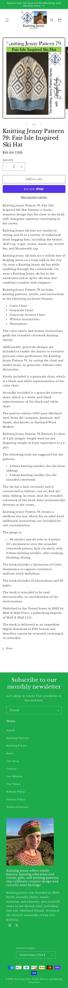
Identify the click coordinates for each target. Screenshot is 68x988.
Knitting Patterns (17, 738)
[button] (7, 20)
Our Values (13, 783)
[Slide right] (41, 124)
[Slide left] (26, 124)
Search (10, 730)
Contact (11, 768)
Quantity (8, 160)
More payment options (34, 197)
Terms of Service (17, 806)
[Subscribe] (58, 710)
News (10, 753)
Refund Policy (15, 791)
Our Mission (14, 776)
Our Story (13, 761)
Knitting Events (16, 745)
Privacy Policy (15, 799)
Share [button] (9, 648)
